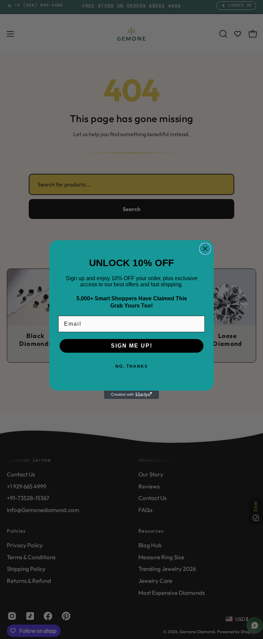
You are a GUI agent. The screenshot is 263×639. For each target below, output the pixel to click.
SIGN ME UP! (131, 346)
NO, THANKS (131, 366)
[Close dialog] (205, 249)
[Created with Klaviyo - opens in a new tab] (131, 395)
